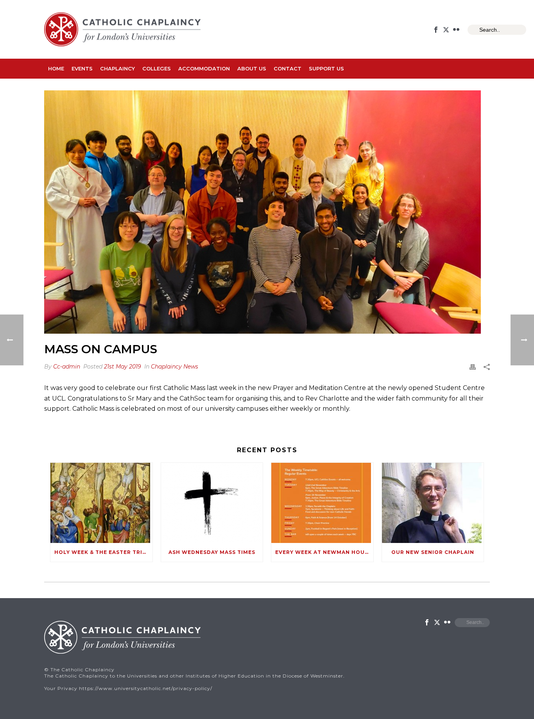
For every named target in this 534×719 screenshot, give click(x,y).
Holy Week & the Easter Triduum (103, 552)
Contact (287, 68)
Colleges (156, 68)
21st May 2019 (122, 366)
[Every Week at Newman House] (322, 503)
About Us (251, 68)
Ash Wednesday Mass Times (211, 552)
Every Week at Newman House (323, 552)
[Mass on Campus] (267, 212)
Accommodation (204, 68)
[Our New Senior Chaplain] (433, 503)
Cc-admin (66, 366)
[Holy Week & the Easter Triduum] (101, 503)
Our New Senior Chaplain (432, 552)
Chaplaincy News (174, 366)
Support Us (326, 68)
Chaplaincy (117, 68)
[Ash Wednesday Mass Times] (212, 503)
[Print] (472, 366)
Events (82, 68)
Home (56, 68)
